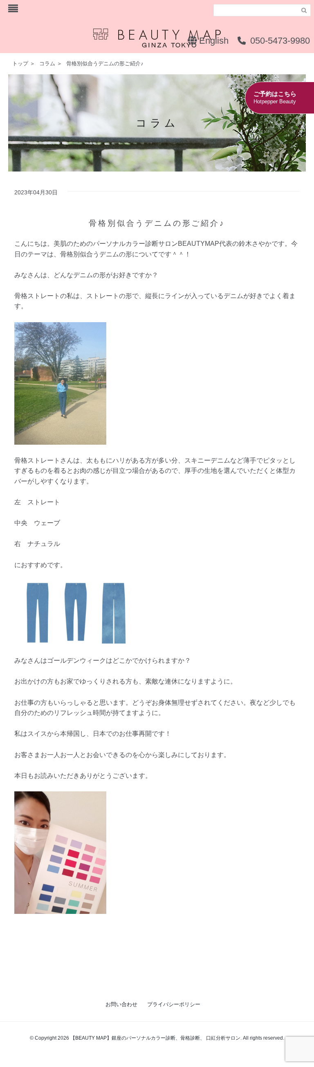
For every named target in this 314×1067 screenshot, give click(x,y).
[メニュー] (13, 8)
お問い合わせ (121, 1004)
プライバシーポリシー (173, 1004)
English (213, 41)
